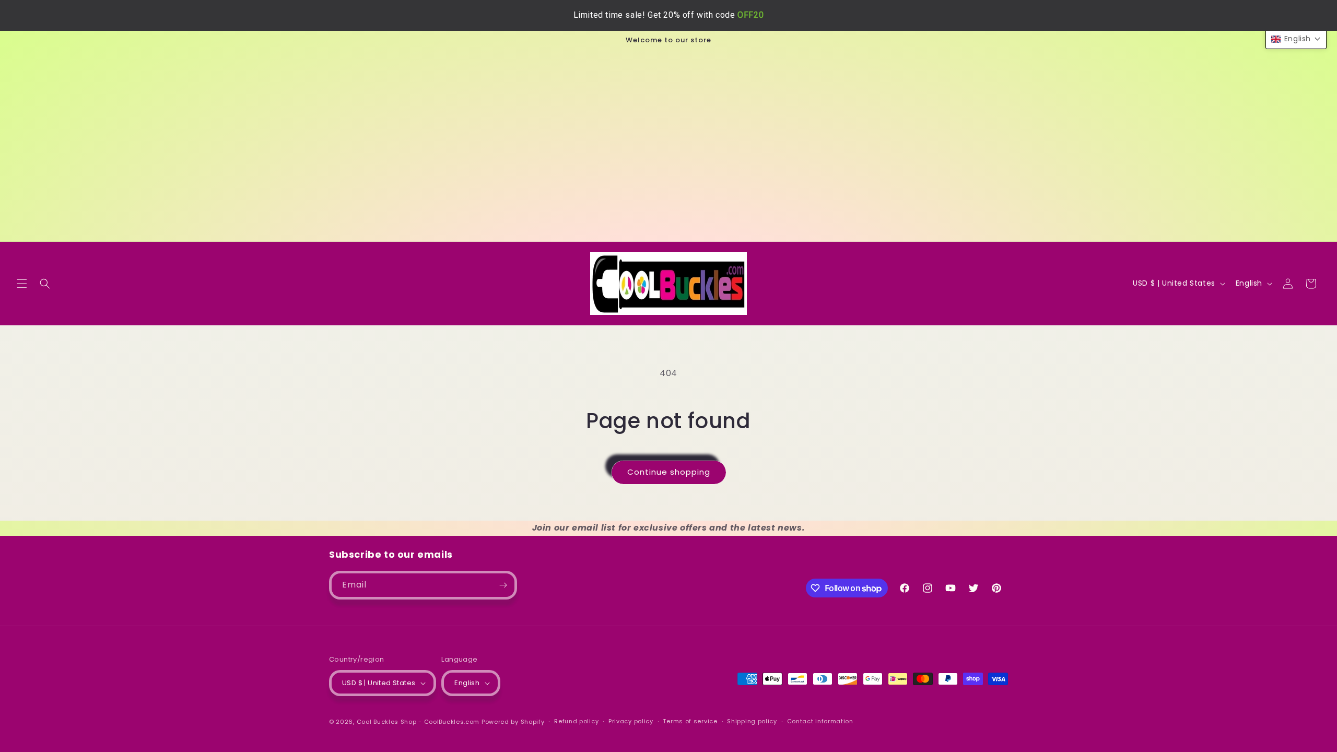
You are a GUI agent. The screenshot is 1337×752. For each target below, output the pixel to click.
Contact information (820, 721)
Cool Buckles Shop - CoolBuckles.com (418, 722)
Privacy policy (630, 721)
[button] (21, 283)
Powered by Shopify (513, 722)
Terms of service (690, 721)
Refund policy (576, 721)
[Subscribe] (502, 585)
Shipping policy (752, 721)
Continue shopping (668, 471)
